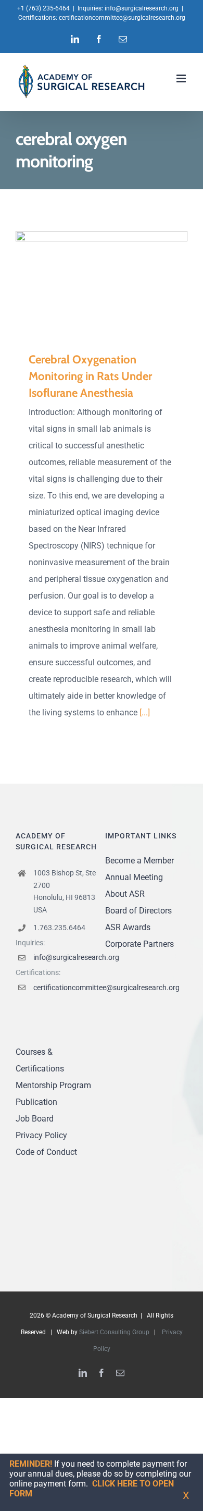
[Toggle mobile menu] (181, 78)
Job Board (35, 1119)
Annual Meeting (134, 877)
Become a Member (139, 861)
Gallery (117, 283)
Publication (36, 1102)
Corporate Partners (139, 944)
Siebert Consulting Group (114, 1332)
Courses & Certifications (40, 1060)
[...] (144, 712)
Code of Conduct (46, 1152)
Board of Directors (138, 911)
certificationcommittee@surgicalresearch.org (122, 17)
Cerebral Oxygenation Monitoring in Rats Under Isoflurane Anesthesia (86, 283)
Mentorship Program (53, 1085)
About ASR (125, 894)
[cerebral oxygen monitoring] (101, 283)
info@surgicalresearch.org (142, 8)
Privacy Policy (41, 1135)
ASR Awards (127, 927)
